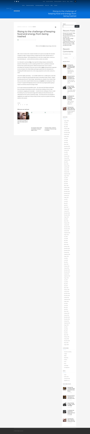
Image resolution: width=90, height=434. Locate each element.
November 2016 (67, 215)
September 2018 (67, 173)
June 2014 (66, 260)
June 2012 (66, 305)
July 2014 (66, 258)
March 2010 (66, 342)
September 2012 (67, 299)
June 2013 (66, 281)
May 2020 (66, 162)
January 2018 (66, 189)
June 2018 (66, 179)
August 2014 (66, 256)
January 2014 (66, 268)
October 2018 (66, 171)
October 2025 (66, 134)
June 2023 (66, 154)
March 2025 (66, 144)
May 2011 (66, 330)
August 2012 (66, 301)
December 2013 (67, 270)
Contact (71, 1)
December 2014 (67, 248)
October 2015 (66, 230)
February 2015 (66, 246)
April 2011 (66, 332)
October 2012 (66, 297)
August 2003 (66, 344)
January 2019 (66, 169)
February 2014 (66, 266)
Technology (66, 365)
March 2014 (66, 264)
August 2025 (66, 136)
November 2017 (67, 193)
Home (44, 1)
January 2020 (66, 167)
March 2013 (66, 287)
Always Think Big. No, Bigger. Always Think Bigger (71, 87)
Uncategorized (66, 367)
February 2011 (66, 336)
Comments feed (67, 378)
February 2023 (66, 156)
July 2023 (66, 152)
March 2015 (66, 244)
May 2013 (66, 283)
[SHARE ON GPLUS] (23, 105)
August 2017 (66, 197)
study (43, 67)
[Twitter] (16, 1)
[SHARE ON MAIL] (27, 105)
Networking (66, 357)
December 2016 (67, 213)
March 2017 (66, 207)
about (43, 46)
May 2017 (66, 203)
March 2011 (66, 334)
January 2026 (66, 130)
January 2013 (66, 291)
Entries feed (66, 376)
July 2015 (66, 236)
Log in (65, 374)
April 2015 (66, 242)
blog (30, 62)
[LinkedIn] (18, 1)
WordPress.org (66, 380)
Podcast (65, 359)
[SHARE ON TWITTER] (18, 105)
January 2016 (66, 224)
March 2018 (66, 185)
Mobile (65, 355)
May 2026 (66, 126)
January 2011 (66, 338)
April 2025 (66, 142)
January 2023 (66, 158)
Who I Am (64, 1)
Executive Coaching (49, 1)
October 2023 (66, 150)
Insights (34, 26)
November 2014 (67, 250)
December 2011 (67, 317)
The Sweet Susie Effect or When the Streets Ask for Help (22, 122)
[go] (73, 58)
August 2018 (66, 175)
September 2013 (67, 275)
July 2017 (66, 199)
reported (42, 80)
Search (77, 26)
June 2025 (66, 140)
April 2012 (66, 309)
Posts (65, 361)
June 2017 (66, 201)
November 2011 (67, 319)
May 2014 (66, 262)
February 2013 (66, 289)
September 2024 (67, 148)
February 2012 (66, 313)
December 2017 (67, 191)
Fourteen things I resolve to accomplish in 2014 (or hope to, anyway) (50, 129)
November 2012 (67, 295)
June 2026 (66, 124)
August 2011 (66, 325)
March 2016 (66, 220)
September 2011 (67, 323)
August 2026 (66, 120)
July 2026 (66, 122)
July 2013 (66, 279)
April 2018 (66, 183)
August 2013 (66, 277)
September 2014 (67, 254)
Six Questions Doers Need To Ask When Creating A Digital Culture (36, 129)
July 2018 (66, 177)
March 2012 (66, 311)
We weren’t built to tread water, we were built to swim (71, 77)
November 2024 (67, 146)
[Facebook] (15, 1)
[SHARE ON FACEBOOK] (20, 105)
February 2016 (66, 222)
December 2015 (67, 226)
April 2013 (66, 285)
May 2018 (66, 181)
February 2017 (66, 209)
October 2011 (66, 321)
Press (65, 363)
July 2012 (66, 303)
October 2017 (66, 195)
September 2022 (67, 160)
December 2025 (67, 132)
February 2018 (66, 187)
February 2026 (66, 128)
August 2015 (66, 234)
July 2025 (66, 138)
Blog (68, 1)
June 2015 (66, 238)
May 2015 (66, 240)
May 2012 (66, 307)
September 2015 (67, 232)
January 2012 (66, 315)
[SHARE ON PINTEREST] (25, 105)
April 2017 (66, 205)
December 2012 (67, 293)
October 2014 (66, 252)
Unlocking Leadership (57, 1)
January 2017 (66, 211)
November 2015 (67, 228)
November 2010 (67, 340)
